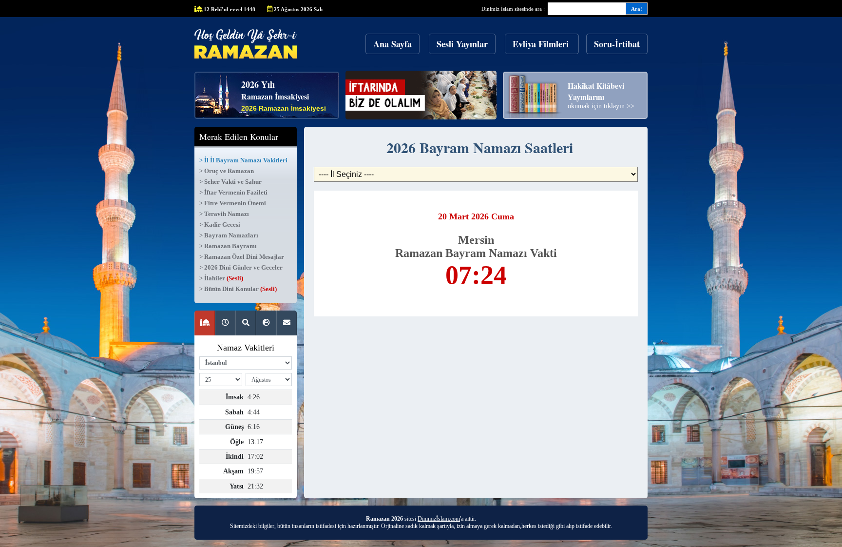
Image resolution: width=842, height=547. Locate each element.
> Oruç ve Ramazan (226, 171)
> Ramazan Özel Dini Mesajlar (241, 256)
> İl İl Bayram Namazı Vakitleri (243, 160)
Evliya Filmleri (542, 44)
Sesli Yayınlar (462, 44)
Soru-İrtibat (617, 44)
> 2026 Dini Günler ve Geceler (241, 267)
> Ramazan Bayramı (228, 246)
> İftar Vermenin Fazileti (233, 192)
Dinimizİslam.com (439, 518)
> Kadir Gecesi (219, 224)
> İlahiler (221, 278)
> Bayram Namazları (228, 235)
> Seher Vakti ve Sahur (230, 181)
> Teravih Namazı (224, 213)
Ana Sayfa (392, 44)
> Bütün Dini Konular (238, 289)
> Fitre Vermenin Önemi (232, 203)
